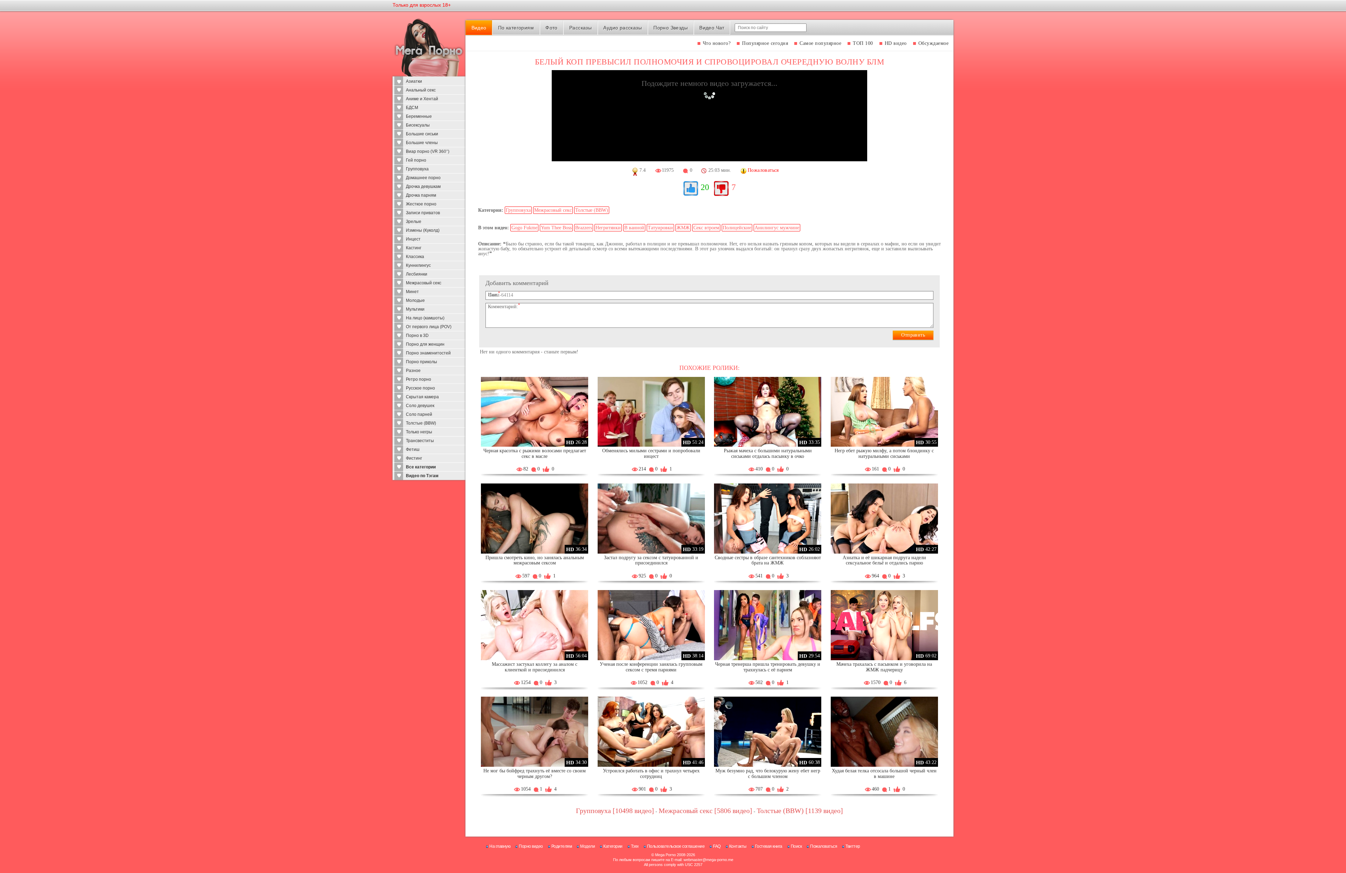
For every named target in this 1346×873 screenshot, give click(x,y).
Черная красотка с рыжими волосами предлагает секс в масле (534, 453)
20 (705, 187)
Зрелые (413, 221)
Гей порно (416, 160)
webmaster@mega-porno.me (708, 860)
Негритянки (608, 227)
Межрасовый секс (423, 282)
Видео (479, 28)
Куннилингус (418, 265)
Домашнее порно (423, 177)
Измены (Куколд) (423, 230)
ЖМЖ (683, 227)
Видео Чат (712, 28)
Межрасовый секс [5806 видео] (705, 810)
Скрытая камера (422, 396)
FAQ (717, 846)
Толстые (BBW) (421, 423)
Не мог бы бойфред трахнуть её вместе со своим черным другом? (534, 773)
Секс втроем (706, 227)
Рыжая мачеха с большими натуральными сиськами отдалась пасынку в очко (768, 453)
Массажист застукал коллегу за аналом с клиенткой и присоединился (534, 667)
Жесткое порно (421, 204)
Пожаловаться (823, 846)
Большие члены (422, 142)
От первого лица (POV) (428, 326)
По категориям (516, 28)
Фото (551, 28)
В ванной (634, 227)
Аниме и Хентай (422, 98)
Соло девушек (420, 405)
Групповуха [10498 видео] (615, 810)
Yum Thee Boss (556, 227)
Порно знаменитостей (428, 353)
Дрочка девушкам (423, 186)
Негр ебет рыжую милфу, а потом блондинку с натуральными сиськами (884, 453)
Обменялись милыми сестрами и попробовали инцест (651, 453)
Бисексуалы (418, 125)
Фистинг (414, 458)
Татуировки (660, 227)
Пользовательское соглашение (676, 846)
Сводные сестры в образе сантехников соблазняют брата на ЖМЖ (768, 560)
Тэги (635, 846)
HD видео (896, 43)
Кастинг (413, 247)
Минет (412, 291)
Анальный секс (421, 90)
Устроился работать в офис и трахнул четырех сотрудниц (651, 773)
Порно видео (531, 846)
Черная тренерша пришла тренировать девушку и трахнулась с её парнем (767, 667)
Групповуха (417, 169)
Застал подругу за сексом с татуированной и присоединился (651, 560)
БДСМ (412, 107)
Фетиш (413, 449)
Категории (613, 846)
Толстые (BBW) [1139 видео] (800, 810)
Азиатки (414, 81)
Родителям (561, 846)
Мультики (415, 309)
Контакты (738, 846)
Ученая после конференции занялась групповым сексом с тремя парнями (651, 667)
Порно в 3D (417, 335)
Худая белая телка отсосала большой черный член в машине (884, 773)
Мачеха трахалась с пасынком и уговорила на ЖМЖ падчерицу (884, 667)
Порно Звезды (670, 28)
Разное (413, 370)
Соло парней (419, 414)
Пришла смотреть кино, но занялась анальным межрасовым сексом (534, 560)
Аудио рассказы (622, 28)
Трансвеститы (420, 440)
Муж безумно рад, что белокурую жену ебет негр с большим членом (767, 773)
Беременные (419, 116)
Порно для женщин (425, 344)
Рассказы (580, 28)
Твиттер (852, 846)
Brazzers (583, 227)
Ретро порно (418, 379)
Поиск (796, 846)
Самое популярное (820, 43)
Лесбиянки (416, 274)
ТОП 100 (863, 43)
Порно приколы (421, 361)
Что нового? (717, 43)
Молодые (415, 300)
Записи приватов (423, 212)
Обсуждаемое (933, 43)
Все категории (421, 467)
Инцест (413, 239)
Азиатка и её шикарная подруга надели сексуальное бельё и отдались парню (884, 560)
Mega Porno (665, 855)
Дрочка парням (421, 195)
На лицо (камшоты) (425, 318)
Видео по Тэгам (422, 475)
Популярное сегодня (765, 43)
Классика (415, 256)
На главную (499, 846)
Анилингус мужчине (777, 227)
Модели (587, 846)
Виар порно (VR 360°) (427, 151)
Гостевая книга (768, 846)
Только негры (419, 431)
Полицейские (737, 227)
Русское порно (420, 388)
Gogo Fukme (524, 227)
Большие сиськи (422, 133)
